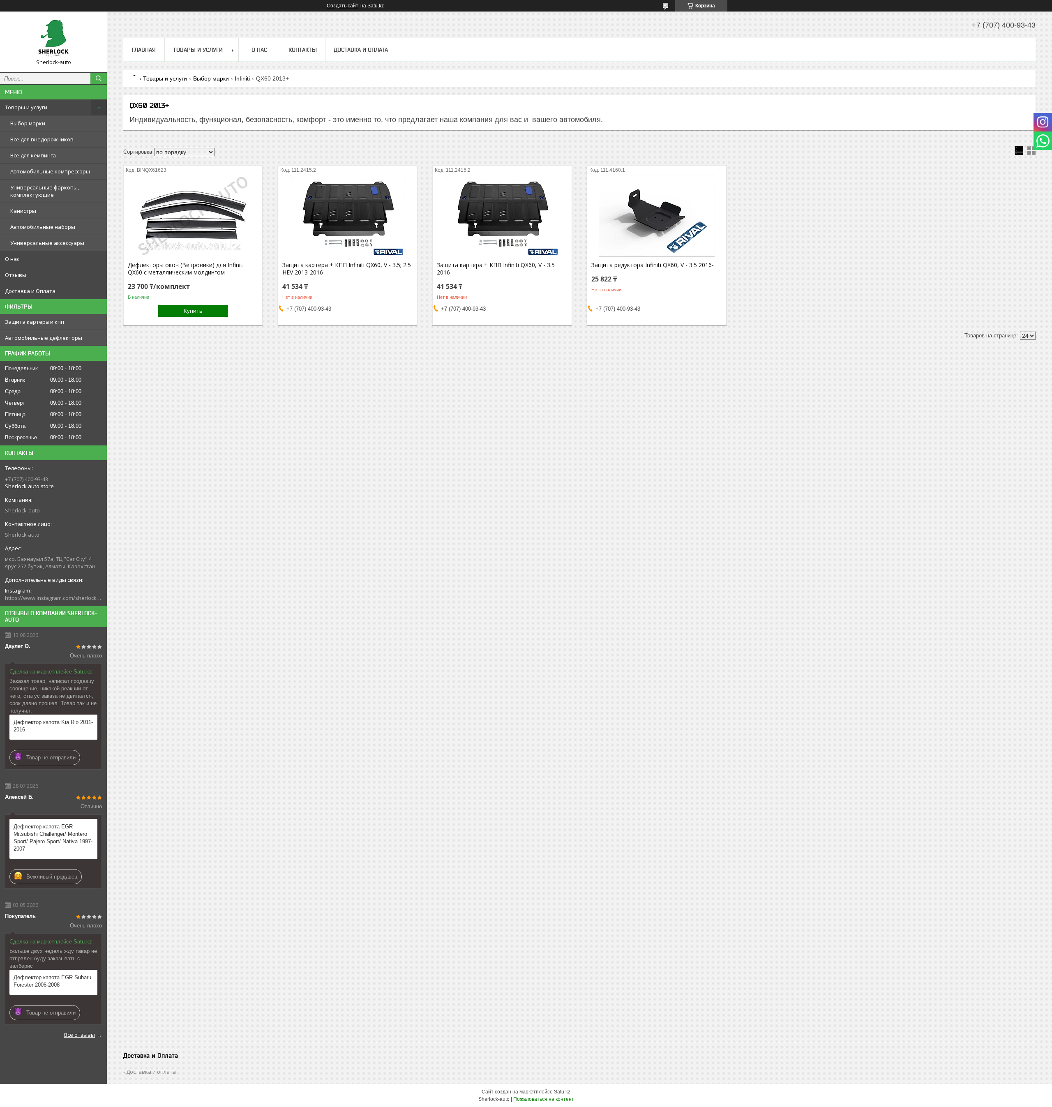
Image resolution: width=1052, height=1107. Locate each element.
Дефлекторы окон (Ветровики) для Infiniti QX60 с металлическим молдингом (186, 268)
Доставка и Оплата (30, 291)
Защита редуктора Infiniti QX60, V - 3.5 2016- (652, 265)
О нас (12, 259)
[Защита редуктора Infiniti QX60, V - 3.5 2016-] (656, 216)
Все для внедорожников (42, 139)
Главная (144, 49)
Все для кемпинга (33, 155)
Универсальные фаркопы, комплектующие (44, 191)
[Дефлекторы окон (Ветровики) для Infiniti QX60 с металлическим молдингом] (193, 216)
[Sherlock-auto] (53, 38)
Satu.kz (562, 1092)
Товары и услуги (26, 107)
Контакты (302, 49)
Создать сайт (342, 6)
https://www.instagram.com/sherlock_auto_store (53, 598)
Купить (193, 310)
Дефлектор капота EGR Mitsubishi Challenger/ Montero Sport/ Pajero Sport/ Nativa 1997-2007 (53, 837)
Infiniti (242, 78)
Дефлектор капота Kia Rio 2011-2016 (53, 726)
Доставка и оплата (151, 1071)
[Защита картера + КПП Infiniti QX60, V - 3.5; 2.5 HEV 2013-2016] (347, 216)
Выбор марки (27, 123)
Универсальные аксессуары (47, 243)
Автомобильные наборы (42, 227)
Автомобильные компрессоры (50, 171)
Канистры (23, 210)
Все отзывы (79, 1034)
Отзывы (15, 275)
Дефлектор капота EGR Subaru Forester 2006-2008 (52, 981)
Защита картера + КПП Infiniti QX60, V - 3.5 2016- (496, 268)
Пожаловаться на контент (543, 1099)
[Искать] (98, 78)
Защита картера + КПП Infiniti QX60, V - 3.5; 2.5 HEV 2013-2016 (346, 268)
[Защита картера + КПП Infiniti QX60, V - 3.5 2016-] (502, 216)
